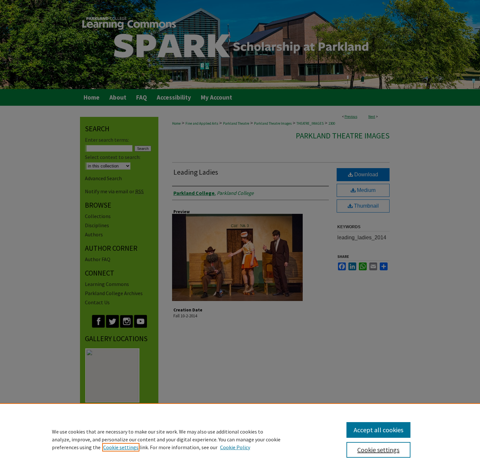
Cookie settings (120, 447)
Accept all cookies (378, 430)
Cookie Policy (235, 447)
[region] (240, 439)
